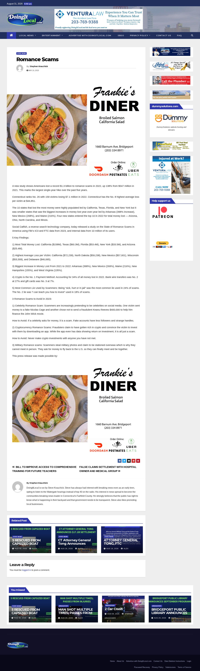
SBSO (120, 35)
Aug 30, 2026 (21, 549)
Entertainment (51, 35)
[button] (192, 35)
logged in (26, 570)
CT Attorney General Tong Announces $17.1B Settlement (74, 543)
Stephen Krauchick (39, 66)
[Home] (11, 35)
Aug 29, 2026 (113, 614)
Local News (26, 35)
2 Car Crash (114, 609)
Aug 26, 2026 (67, 549)
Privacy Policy (139, 35)
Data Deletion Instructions (174, 661)
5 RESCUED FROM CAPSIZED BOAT (26, 542)
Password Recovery (142, 667)
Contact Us (163, 35)
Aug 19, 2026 (112, 549)
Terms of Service (184, 667)
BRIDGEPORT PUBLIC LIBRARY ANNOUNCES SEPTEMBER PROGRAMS (169, 615)
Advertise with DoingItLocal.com (90, 35)
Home (112, 661)
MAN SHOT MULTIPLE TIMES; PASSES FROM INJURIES (75, 613)
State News (21, 53)
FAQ (179, 35)
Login (189, 661)
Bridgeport (63, 606)
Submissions (170, 667)
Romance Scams (37, 59)
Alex (34, 549)
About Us (120, 661)
